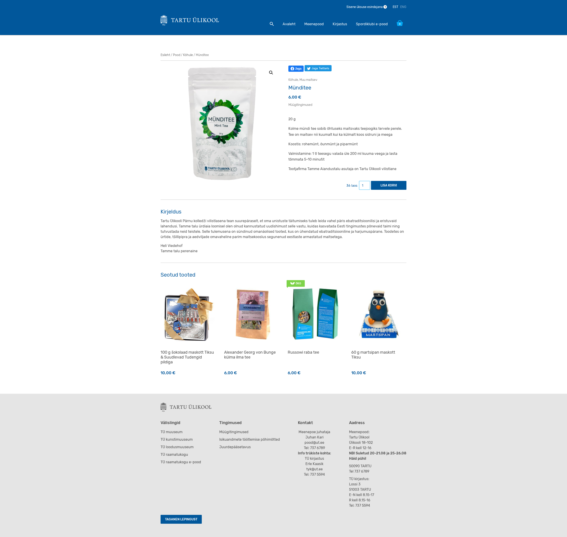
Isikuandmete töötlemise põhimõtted (249, 439)
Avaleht (289, 24)
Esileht (165, 55)
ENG (403, 7)
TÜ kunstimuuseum (177, 439)
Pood (176, 55)
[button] (271, 73)
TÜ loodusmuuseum (177, 447)
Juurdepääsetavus (235, 447)
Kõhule (188, 55)
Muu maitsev (308, 80)
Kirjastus (340, 24)
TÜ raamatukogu (174, 454)
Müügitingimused (300, 105)
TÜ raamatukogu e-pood (181, 462)
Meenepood (314, 24)
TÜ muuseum (172, 432)
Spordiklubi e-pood (372, 24)
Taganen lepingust (181, 519)
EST (395, 7)
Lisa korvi (389, 185)
